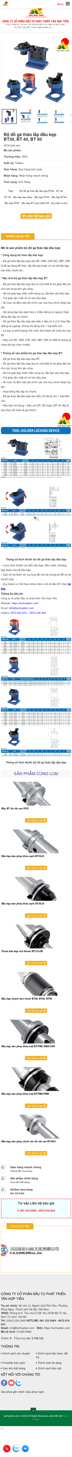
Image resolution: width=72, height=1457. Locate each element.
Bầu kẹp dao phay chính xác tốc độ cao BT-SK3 (28, 1141)
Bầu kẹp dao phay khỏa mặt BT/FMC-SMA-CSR (28, 1046)
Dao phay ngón (35, 1392)
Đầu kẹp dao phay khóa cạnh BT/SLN (22, 856)
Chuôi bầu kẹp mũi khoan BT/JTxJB (22, 951)
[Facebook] (4, 1382)
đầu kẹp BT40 (59, 197)
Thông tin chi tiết (18, 236)
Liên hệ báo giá (37, 215)
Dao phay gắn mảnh (13, 1392)
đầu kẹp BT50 (11, 203)
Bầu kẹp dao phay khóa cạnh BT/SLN (22, 903)
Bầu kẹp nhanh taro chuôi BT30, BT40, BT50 (26, 998)
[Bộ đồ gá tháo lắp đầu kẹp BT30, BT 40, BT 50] (36, 71)
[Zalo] (18, 1382)
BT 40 (59, 191)
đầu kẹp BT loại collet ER (35, 203)
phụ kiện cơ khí (59, 203)
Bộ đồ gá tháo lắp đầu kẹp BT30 (37, 191)
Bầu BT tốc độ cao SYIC (15, 808)
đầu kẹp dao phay (22, 197)
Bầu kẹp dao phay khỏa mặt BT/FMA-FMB (25, 1093)
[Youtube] (11, 1382)
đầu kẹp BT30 (41, 197)
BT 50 (7, 197)
